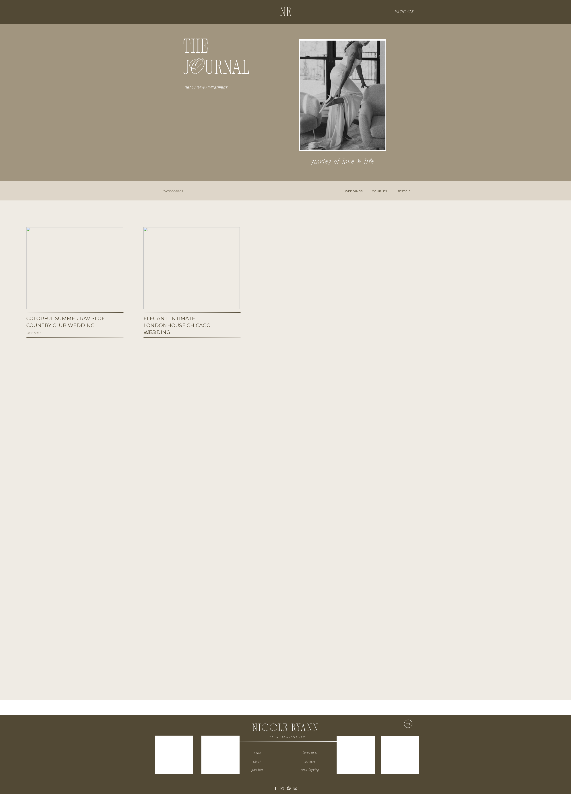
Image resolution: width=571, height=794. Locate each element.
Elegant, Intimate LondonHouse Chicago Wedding (177, 325)
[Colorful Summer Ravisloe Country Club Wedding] (74, 268)
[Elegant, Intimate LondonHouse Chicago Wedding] (191, 268)
